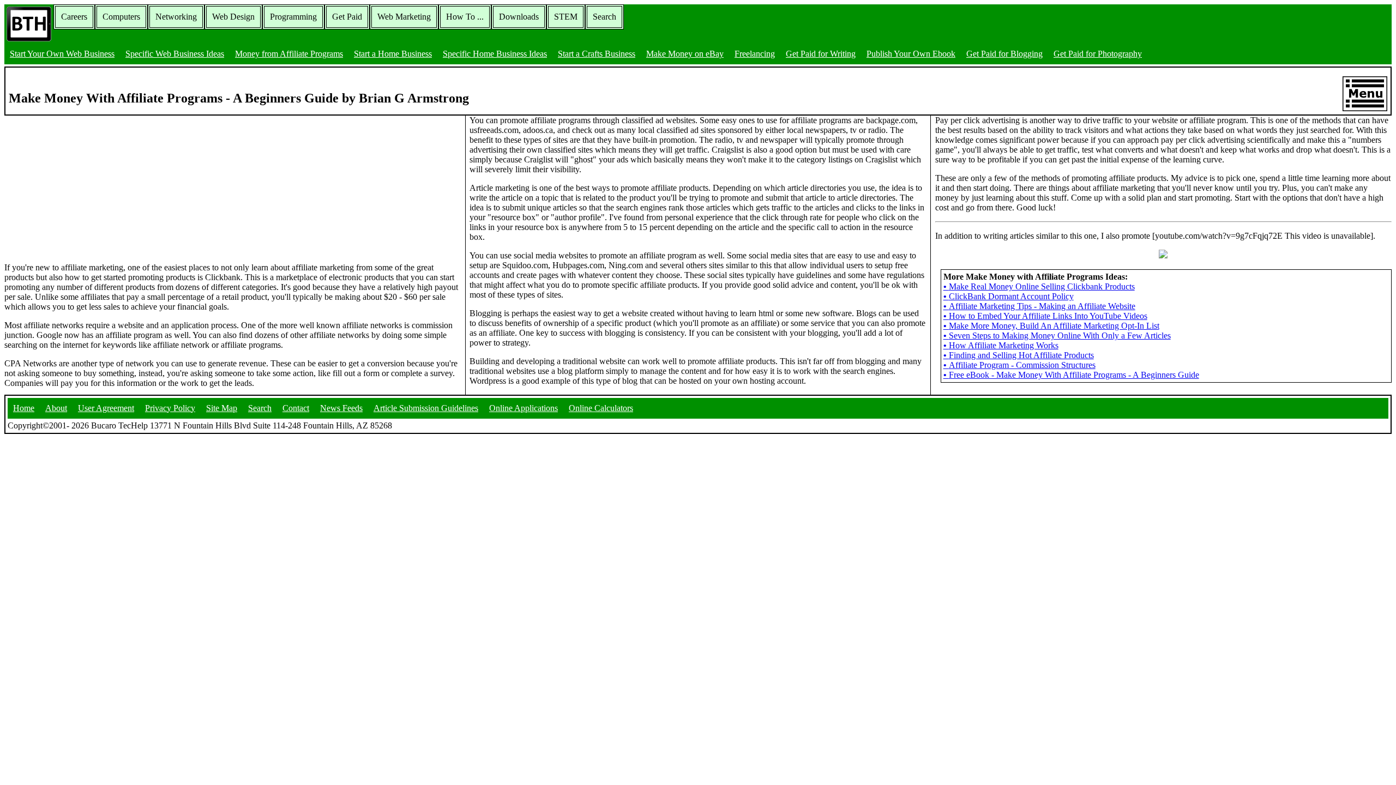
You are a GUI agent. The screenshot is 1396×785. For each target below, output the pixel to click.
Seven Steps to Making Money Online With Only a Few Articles (1057, 335)
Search (604, 16)
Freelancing (755, 53)
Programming (293, 16)
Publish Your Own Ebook (911, 53)
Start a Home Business (393, 53)
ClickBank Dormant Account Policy (1008, 296)
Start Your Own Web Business (62, 53)
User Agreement (106, 408)
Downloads (519, 16)
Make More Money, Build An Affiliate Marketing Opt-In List (1051, 325)
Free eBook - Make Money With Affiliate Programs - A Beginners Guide (1071, 374)
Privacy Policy (170, 408)
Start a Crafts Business (596, 53)
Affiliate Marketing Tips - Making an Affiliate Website (1039, 306)
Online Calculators (601, 408)
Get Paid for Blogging (1004, 53)
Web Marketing (404, 16)
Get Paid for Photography (1098, 53)
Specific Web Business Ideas (174, 53)
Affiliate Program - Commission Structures (1019, 365)
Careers (74, 16)
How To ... (465, 16)
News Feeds (341, 408)
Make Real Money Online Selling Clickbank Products (1039, 286)
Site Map (221, 408)
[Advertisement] (86, 184)
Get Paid (347, 16)
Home (23, 408)
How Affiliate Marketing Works (1000, 345)
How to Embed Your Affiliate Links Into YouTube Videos (1045, 316)
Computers (121, 16)
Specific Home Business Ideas (495, 53)
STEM (565, 16)
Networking (176, 16)
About (56, 408)
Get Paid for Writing (821, 53)
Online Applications (523, 408)
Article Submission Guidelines (426, 408)
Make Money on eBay (685, 53)
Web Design (233, 16)
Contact (295, 408)
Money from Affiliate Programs (289, 53)
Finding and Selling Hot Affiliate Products (1018, 355)
